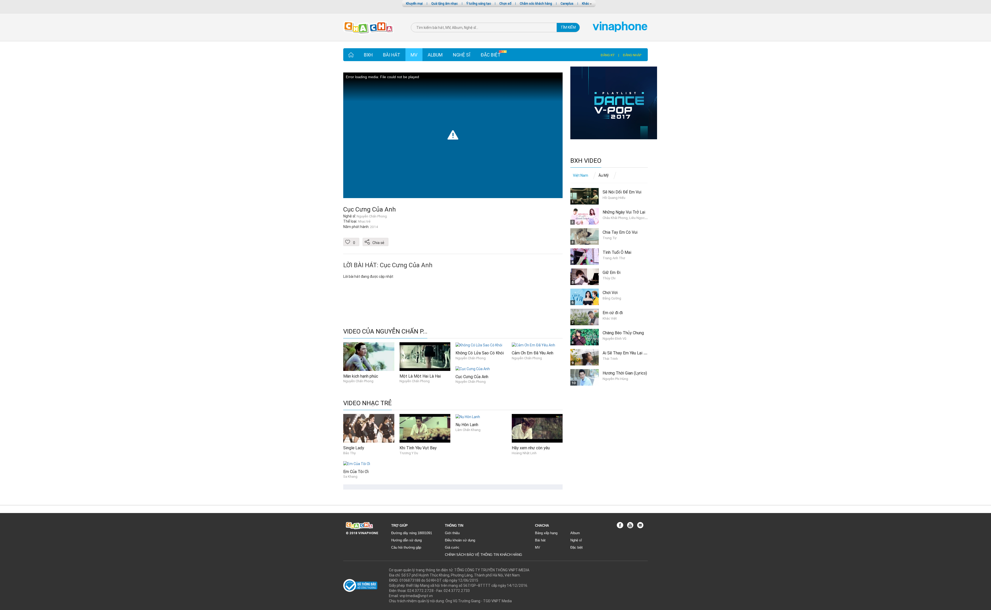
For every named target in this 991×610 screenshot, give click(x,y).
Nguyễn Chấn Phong (358, 381)
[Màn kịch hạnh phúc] (368, 356)
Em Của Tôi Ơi (356, 471)
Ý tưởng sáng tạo (478, 3)
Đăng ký (607, 55)
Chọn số (505, 3)
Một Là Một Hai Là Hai (420, 376)
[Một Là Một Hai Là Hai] (425, 356)
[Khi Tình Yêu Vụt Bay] (425, 428)
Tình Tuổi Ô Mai (617, 252)
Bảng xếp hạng (546, 533)
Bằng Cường (612, 298)
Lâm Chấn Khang (468, 430)
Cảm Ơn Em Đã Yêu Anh (532, 352)
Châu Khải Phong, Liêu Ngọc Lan (627, 218)
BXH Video (585, 160)
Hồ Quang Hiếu (614, 198)
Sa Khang (350, 476)
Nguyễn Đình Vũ (614, 338)
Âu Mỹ (603, 175)
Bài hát (391, 55)
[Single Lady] (368, 428)
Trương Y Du (408, 453)
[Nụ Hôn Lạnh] (467, 416)
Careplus (567, 3)
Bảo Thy (349, 453)
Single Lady (353, 447)
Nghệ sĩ (461, 55)
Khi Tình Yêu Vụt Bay (418, 447)
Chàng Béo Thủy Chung (623, 332)
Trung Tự (610, 238)
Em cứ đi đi (613, 312)
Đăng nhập (632, 55)
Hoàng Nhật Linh (524, 453)
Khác (586, 3)
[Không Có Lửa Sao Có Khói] (478, 345)
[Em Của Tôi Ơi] (356, 463)
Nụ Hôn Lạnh (466, 424)
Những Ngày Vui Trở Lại (624, 212)
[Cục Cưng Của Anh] (472, 368)
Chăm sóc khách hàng (536, 3)
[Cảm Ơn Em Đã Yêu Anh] (533, 345)
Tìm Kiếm (568, 27)
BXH (368, 55)
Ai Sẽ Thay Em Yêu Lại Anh (626, 352)
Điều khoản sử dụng (460, 540)
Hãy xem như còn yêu (531, 447)
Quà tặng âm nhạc (444, 3)
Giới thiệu (452, 533)
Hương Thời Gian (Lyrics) (625, 373)
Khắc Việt (610, 318)
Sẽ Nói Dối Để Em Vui (622, 191)
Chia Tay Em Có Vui (620, 232)
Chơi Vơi (610, 292)
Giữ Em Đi (611, 272)
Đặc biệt (491, 55)
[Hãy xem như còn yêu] (537, 428)
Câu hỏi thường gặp (406, 547)
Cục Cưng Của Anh (369, 209)
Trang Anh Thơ (614, 258)
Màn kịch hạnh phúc (360, 376)
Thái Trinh (610, 358)
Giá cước (452, 547)
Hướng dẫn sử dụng (406, 540)
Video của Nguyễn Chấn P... (385, 331)
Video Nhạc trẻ (367, 403)
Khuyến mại (414, 3)
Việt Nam (580, 175)
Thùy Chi (609, 278)
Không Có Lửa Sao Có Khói (479, 352)
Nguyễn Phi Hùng (615, 379)
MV (414, 55)
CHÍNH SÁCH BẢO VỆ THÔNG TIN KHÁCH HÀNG (483, 555)
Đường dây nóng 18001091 (411, 533)
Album (435, 55)
